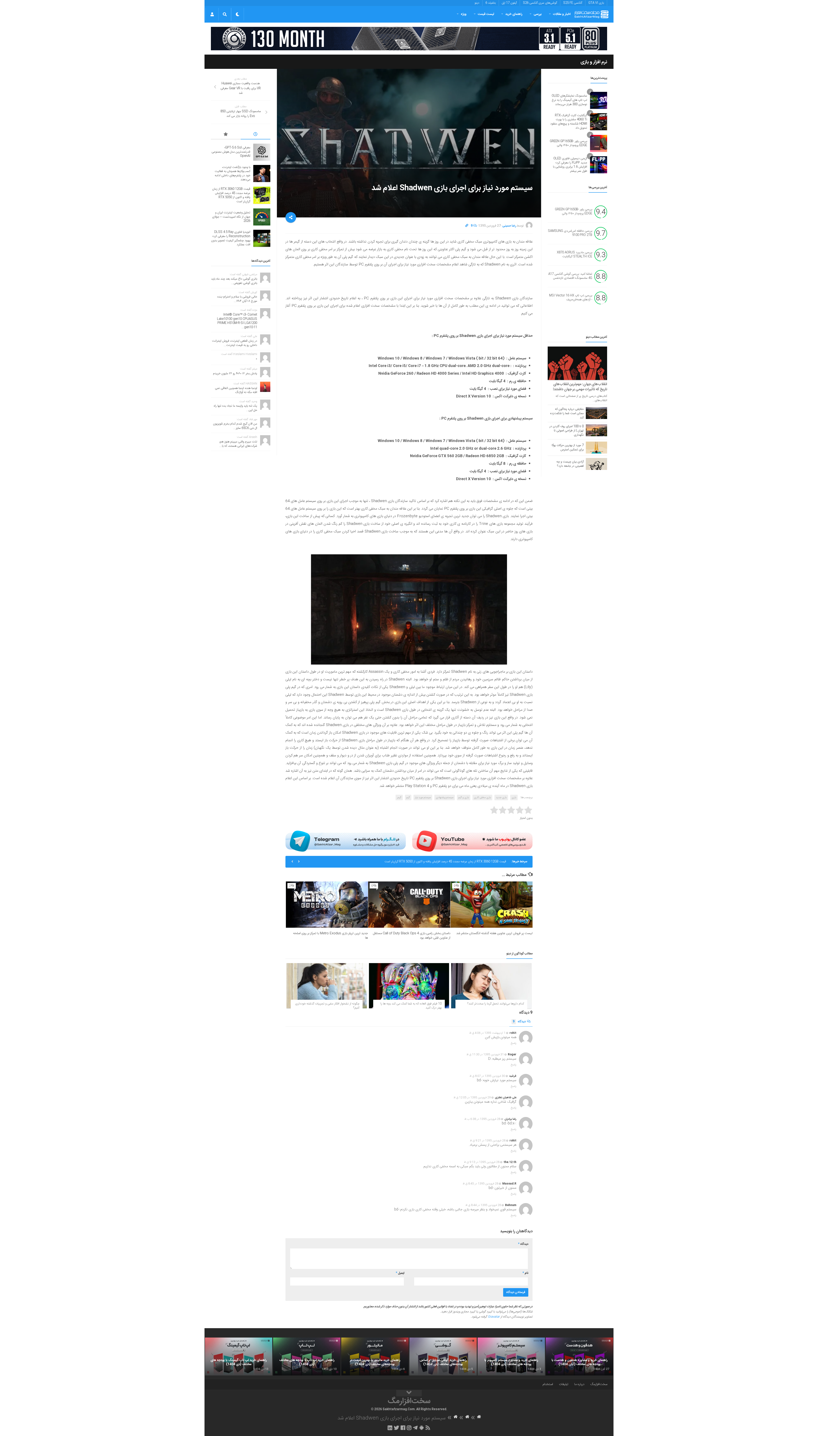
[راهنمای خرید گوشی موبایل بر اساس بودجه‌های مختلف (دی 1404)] (443, 1356)
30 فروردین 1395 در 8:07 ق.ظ (487, 1076)
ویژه (464, 14)
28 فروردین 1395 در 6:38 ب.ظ (482, 1119)
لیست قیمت (486, 14)
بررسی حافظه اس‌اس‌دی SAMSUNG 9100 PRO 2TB (570, 233)
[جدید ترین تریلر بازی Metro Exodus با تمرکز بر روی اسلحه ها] (327, 904)
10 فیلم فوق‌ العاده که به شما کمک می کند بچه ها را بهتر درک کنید (411, 1006)
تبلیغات (563, 1384)
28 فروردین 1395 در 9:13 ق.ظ (482, 1162)
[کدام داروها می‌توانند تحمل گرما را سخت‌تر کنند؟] (491, 985)
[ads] (409, 38)
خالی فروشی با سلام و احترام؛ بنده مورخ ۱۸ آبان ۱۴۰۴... (237, 299)
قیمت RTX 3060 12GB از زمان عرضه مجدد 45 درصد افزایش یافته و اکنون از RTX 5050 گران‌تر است (231, 195)
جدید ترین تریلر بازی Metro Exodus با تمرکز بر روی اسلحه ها (330, 935)
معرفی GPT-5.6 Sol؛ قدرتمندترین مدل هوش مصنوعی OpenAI (231, 152)
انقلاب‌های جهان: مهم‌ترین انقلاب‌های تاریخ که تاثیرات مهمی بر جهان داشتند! (580, 386)
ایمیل (400, 1273)
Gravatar (494, 1316)
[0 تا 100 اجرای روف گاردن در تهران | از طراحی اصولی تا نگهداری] (596, 430)
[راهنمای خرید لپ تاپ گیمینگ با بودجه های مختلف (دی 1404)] (238, 1356)
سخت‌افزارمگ (598, 1384)
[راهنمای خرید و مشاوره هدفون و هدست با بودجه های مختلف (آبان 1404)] (579, 1356)
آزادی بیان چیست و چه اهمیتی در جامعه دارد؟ (570, 464)
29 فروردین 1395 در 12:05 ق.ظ (472, 1097)
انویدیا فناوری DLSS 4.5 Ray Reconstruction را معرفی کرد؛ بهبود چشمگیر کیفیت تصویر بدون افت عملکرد (230, 238)
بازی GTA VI (596, 3)
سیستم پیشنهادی (444, 797)
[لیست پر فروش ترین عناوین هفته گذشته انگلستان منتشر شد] (492, 904)
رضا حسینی (509, 225)
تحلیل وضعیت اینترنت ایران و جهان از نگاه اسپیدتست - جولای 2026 (465, 861)
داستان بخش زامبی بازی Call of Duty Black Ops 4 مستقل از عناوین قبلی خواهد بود (411, 935)
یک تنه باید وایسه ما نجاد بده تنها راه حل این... (235, 408)
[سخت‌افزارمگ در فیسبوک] (403, 1427)
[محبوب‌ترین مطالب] (226, 134)
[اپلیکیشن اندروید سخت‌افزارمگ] (421, 1427)
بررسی (538, 14)
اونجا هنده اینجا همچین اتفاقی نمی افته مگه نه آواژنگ (236, 390)
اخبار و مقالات (561, 14)
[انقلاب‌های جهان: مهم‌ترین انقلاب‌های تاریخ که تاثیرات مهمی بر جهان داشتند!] (577, 363)
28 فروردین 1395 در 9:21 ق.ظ (487, 1140)
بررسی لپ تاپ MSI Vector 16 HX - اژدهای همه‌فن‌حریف (570, 297)
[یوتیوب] (472, 841)
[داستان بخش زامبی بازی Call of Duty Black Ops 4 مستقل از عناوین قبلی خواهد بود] (409, 904)
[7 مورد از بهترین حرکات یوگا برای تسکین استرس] (596, 448)
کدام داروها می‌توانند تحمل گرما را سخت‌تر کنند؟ (495, 1003)
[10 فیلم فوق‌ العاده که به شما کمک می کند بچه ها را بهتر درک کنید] (409, 985)
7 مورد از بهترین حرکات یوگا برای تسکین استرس (568, 447)
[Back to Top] (409, 1393)
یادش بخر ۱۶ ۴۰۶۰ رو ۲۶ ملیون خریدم (235, 373)
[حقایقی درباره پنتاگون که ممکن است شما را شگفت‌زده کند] (596, 413)
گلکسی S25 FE (572, 3)
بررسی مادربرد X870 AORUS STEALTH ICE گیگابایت (574, 254)
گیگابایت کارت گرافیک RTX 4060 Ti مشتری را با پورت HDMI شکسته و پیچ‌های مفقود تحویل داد (568, 122)
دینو (477, 3)
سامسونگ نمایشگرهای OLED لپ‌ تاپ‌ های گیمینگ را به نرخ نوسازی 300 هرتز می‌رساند (569, 100)
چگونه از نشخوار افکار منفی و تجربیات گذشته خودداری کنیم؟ (327, 1006)
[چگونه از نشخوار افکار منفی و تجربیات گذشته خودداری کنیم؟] (327, 985)
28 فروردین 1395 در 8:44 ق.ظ (483, 1205)
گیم (408, 797)
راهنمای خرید (513, 14)
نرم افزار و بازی (593, 62)
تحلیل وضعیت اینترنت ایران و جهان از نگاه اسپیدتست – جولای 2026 (231, 217)
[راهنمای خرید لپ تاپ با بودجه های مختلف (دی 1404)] (306, 1356)
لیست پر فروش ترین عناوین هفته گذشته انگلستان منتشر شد (494, 933)
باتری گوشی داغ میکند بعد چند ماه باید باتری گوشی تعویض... (234, 281)
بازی (514, 797)
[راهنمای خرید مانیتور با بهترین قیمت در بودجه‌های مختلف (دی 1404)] (375, 1356)
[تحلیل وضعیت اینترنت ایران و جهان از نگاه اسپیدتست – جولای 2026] (261, 216)
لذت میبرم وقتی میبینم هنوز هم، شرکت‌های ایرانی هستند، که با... (238, 444)
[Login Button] (212, 14)
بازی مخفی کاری (482, 797)
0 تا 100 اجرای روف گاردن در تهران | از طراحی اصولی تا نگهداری (566, 431)
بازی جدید (501, 797)
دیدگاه (519, 1021)
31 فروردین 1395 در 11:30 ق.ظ (485, 1054)
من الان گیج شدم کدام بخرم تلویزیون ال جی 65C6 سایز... (235, 426)
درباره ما (579, 1384)
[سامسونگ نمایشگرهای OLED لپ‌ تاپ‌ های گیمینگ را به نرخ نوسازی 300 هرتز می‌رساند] (598, 100)
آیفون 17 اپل (509, 3)
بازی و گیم (463, 797)
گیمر (399, 797)
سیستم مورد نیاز (423, 797)
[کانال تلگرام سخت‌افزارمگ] (415, 1427)
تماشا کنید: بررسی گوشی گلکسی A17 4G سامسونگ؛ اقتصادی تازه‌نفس (570, 276)
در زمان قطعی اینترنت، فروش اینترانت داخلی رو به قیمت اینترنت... (234, 343)
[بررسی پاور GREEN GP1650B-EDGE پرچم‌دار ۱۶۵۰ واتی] (598, 143)
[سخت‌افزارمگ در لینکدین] (390, 1427)
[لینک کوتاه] (466, 225)
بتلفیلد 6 (490, 3)
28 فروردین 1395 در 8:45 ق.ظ (480, 1183)
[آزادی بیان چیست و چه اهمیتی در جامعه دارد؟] (596, 464)
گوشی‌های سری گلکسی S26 (540, 3)
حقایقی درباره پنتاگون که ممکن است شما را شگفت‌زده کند (567, 413)
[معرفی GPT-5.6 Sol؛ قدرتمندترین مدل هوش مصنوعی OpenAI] (261, 152)
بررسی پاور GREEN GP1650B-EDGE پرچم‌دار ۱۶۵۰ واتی (568, 143)
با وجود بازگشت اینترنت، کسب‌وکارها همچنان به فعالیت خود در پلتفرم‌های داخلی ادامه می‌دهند (232, 173)
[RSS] (428, 1427)
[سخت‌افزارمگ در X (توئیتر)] (396, 1427)
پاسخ (513, 1043)
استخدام (548, 1384)
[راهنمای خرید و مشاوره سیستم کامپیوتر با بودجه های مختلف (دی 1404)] (511, 1356)
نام (525, 1273)
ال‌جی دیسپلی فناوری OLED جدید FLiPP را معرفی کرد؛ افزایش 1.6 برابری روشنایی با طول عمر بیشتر (570, 165)
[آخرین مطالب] (256, 134)
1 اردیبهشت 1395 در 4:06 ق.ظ (487, 1033)
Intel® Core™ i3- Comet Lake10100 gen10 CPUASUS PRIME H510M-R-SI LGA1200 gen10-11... (237, 321)
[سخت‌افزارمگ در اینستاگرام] (409, 1427)
